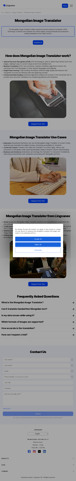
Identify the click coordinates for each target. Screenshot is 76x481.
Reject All (38, 244)
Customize (38, 250)
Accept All (38, 239)
